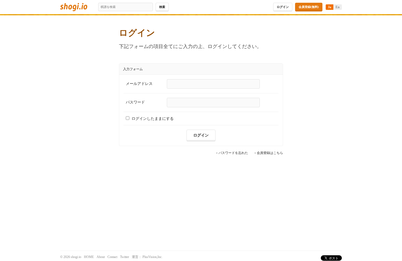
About (101, 257)
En (338, 7)
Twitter (124, 257)
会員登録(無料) (309, 6)
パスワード (135, 102)
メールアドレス (139, 84)
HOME (89, 257)
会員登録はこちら (270, 153)
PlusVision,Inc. (152, 257)
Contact (112, 257)
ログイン (283, 6)
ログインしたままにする (153, 119)
